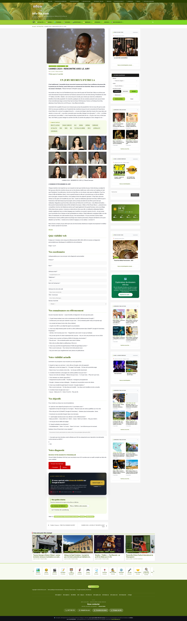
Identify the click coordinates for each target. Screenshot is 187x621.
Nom (50, 265)
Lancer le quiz (96, 482)
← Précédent (54, 467)
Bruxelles (109, 1)
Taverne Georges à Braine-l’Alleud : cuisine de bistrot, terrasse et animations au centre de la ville (46, 557)
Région (114, 78)
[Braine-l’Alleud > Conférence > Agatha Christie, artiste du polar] (132, 134)
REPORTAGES (129, 549)
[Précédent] (33, 571)
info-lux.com (40, 13)
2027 (132, 139)
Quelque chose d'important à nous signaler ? (61, 429)
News (66, 128)
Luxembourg (130, 1)
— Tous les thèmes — (119, 86)
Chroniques (54, 131)
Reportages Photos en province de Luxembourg (138, 551)
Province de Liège (86, 1)
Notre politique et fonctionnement (55, 589)
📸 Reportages (77, 22)
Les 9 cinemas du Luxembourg (60, 510)
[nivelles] (109, 544)
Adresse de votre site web (56, 289)
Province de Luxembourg (60, 1)
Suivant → (65, 467)
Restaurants (45, 549)
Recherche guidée (117, 88)
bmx (121, 469)
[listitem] (38, 571)
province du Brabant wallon (40, 551)
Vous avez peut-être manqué (42, 533)
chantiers (120, 452)
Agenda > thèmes (128, 139)
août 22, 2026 (129, 558)
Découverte (118, 420)
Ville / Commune (53, 295)
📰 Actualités (40, 22)
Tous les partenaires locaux (124, 65)
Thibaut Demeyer (61, 66)
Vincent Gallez (43, 558)
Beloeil (133, 452)
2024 (67, 66)
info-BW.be (73, 594)
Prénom (51, 260)
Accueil (33, 22)
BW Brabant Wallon (98, 1)
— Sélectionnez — (118, 95)
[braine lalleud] (47, 544)
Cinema (81, 125)
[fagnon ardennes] (78, 544)
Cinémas (87, 125)
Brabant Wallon (134, 122)
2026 (117, 122)
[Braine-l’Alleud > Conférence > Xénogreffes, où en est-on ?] (119, 330)
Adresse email (53, 271)
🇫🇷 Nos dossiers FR (117, 22)
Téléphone (52, 277)
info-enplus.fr (58, 594)
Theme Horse (72, 589)
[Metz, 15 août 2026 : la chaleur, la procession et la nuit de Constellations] (119, 134)
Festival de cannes (79, 128)
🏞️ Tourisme (57, 22)
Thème (114, 83)
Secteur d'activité (53, 300)
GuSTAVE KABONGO (138, 558)
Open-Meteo (136, 220)
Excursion (122, 420)
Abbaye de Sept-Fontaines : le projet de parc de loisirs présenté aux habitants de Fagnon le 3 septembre (77, 557)
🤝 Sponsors (96, 22)
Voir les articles (119, 99)
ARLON (119, 122)
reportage (82, 516)
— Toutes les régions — (119, 80)
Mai (71, 128)
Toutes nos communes (149, 1)
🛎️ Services (106, 22)
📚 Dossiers (67, 22)
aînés (134, 139)
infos (89, 128)
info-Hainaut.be (122, 594)
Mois (61, 128)
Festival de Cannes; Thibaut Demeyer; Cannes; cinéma (66, 516)
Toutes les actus (124, 149)
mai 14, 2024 (51, 71)
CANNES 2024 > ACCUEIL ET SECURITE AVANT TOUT (93, 526)
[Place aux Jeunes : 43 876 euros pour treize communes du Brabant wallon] (119, 397)
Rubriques (95, 125)
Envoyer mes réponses (57, 463)
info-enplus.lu (66, 594)
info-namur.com (114, 594)
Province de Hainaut (119, 1)
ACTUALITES (54, 128)
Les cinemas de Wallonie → (59, 506)
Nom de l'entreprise (54, 283)
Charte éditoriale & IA (115, 619)
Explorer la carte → (125, 294)
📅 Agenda (49, 22)
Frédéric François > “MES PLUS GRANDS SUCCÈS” (62, 525)
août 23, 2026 (36, 558)
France (138, 1)
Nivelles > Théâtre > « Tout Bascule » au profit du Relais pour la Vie (107, 556)
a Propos (130, 594)
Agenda (134, 91)
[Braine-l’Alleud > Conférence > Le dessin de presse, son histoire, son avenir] (132, 313)
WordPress (88, 589)
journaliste (96, 128)
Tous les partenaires (124, 183)
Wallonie (50, 1)
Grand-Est (78, 551)
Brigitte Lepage (52, 66)
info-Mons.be (89, 594)
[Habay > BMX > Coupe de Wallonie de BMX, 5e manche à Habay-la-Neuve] (119, 464)
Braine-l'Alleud (37, 549)
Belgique (112, 551)
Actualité (114, 122)
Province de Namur (74, 1)
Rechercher (114, 192)
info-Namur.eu (105, 594)
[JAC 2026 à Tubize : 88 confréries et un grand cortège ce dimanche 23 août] (132, 117)
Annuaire (125, 91)
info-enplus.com (97, 594)
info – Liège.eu (80, 594)
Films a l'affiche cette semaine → (79, 506)
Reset (131, 99)
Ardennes (72, 551)
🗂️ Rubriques (86, 22)
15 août (118, 139)
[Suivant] (154, 571)
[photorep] (140, 544)
